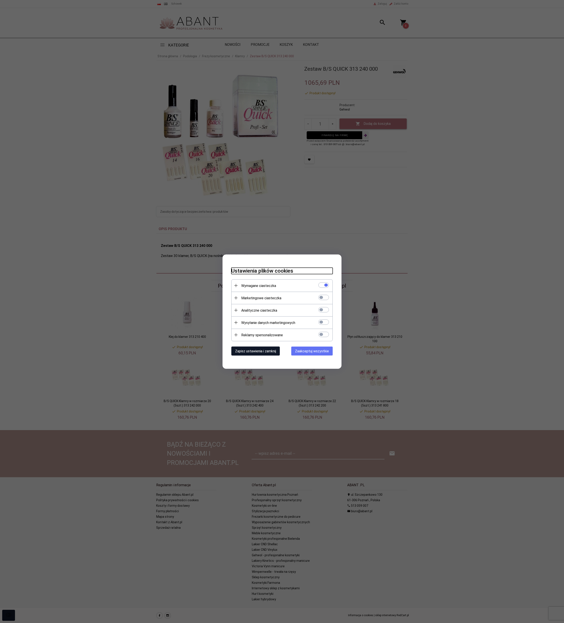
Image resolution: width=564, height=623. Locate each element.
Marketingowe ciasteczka (261, 298)
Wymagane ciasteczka (258, 285)
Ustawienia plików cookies (262, 271)
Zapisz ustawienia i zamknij (255, 351)
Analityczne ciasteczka (259, 310)
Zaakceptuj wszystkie (312, 351)
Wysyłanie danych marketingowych (268, 322)
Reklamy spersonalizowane (262, 335)
